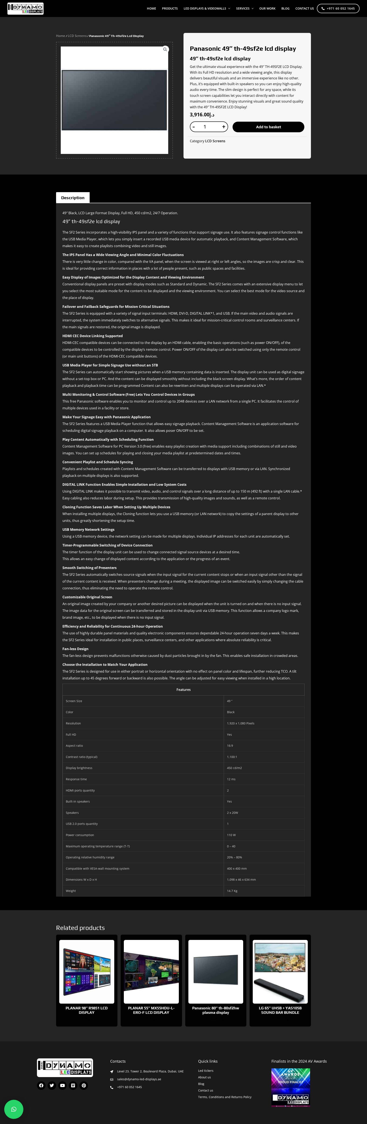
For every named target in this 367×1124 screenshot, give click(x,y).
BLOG (285, 8)
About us (204, 1077)
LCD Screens (77, 36)
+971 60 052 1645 (341, 8)
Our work (267, 8)
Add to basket (268, 127)
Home (151, 8)
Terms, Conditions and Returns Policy (224, 1097)
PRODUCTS (170, 8)
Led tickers (205, 1071)
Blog (201, 1084)
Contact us (304, 8)
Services (243, 8)
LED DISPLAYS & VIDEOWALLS (205, 8)
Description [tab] (73, 197)
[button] (228, 8)
